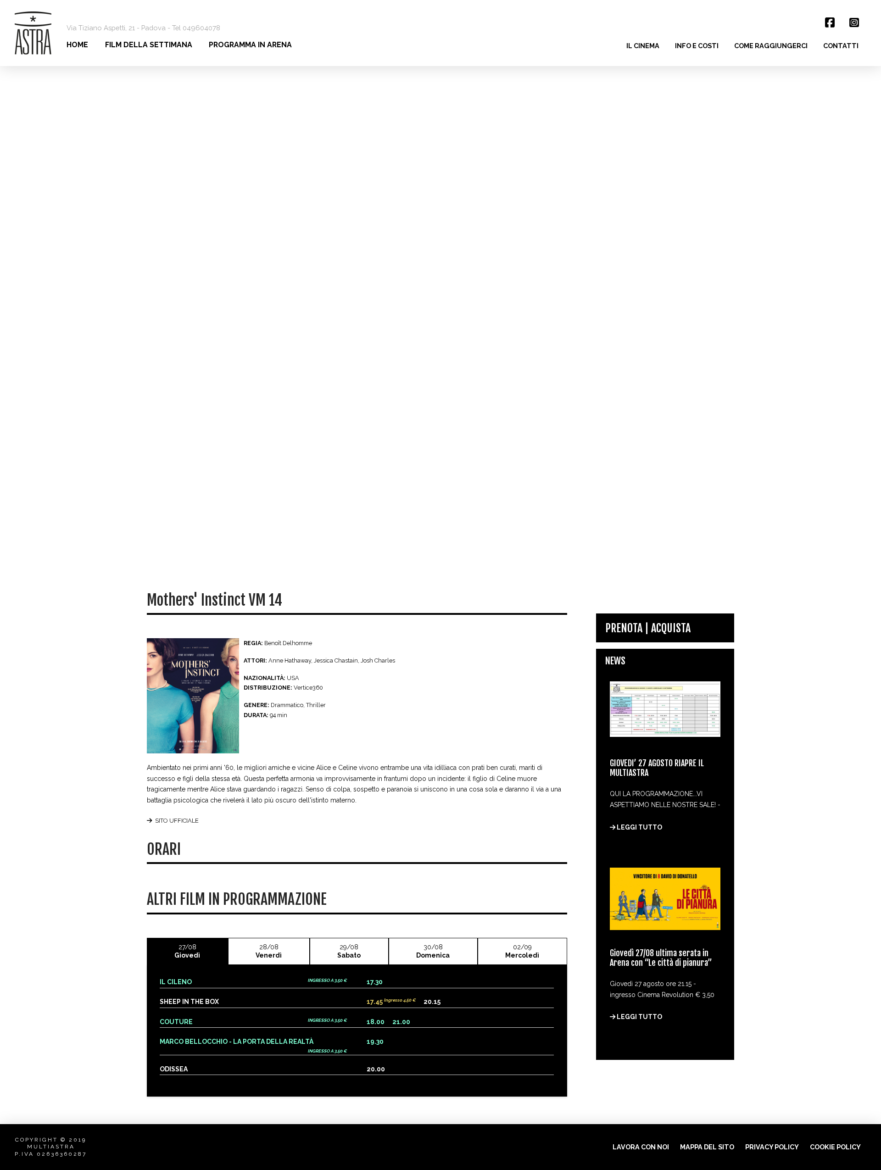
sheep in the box (189, 1001)
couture (176, 1021)
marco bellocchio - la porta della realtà (236, 1041)
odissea (174, 1069)
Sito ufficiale (177, 820)
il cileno (176, 982)
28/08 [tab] (269, 951)
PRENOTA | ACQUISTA (648, 628)
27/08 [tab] (187, 951)
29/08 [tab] (349, 951)
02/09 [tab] (522, 951)
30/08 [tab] (433, 951)
